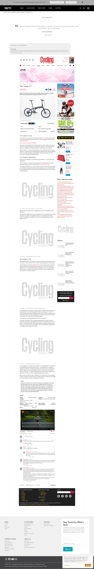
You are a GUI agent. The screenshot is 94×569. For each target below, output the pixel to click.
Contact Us (7, 550)
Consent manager (23, 566)
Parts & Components (29, 533)
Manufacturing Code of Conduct (35, 566)
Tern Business (27, 544)
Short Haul (7, 527)
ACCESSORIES (28, 522)
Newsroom (26, 541)
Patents (45, 566)
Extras (25, 535)
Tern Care (7, 541)
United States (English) (57, 2)
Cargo (25, 527)
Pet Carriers (27, 525)
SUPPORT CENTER (10, 539)
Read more (48, 35)
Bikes (22, 8)
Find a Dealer (47, 524)
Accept (88, 565)
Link (6, 525)
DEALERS (47, 522)
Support (58, 8)
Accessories (31, 8)
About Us (27, 539)
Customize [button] (66, 565)
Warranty (7, 547)
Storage (26, 531)
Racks (25, 530)
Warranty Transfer (9, 545)
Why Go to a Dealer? (49, 525)
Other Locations (71, 2)
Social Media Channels (29, 547)
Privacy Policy (15, 566)
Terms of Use (8, 566)
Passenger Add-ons (28, 524)
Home (5, 12)
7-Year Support (8, 542)
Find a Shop (41, 8)
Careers (26, 545)
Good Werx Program (29, 542)
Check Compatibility (9, 548)
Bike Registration (9, 544)
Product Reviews (11, 12)
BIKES (6, 522)
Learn (50, 8)
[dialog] (78, 562)
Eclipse (6, 524)
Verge (6, 528)
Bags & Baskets (27, 528)
